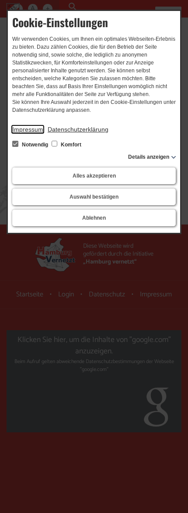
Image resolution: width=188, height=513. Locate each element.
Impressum (27, 129)
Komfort (70, 145)
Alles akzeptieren (94, 176)
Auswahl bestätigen (94, 197)
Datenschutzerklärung (78, 129)
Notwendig (35, 145)
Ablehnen (94, 218)
